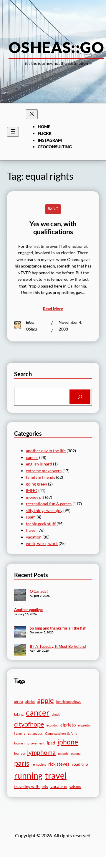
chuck (56, 714)
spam (31, 516)
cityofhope (29, 724)
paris (21, 763)
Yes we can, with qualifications (53, 228)
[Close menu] (32, 114)
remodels (39, 764)
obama (76, 753)
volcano (75, 787)
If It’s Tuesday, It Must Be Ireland (58, 646)
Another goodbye (28, 609)
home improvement (29, 743)
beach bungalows (68, 702)
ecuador (52, 725)
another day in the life (46, 450)
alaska (30, 702)
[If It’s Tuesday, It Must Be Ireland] (20, 650)
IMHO (53, 208)
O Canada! (39, 591)
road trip (80, 764)
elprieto (68, 724)
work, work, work (42, 543)
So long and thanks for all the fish (58, 628)
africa (18, 701)
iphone (67, 742)
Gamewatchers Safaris (61, 733)
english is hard (39, 463)
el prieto (84, 725)
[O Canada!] (20, 595)
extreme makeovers (44, 470)
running (28, 775)
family (20, 733)
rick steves (58, 764)
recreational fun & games (49, 503)
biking (19, 714)
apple (45, 700)
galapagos (35, 733)
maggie (63, 753)
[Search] (79, 396)
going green (36, 483)
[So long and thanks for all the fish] (20, 632)
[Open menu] (13, 132)
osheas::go (56, 47)
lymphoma (41, 752)
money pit (35, 497)
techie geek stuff (41, 523)
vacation (34, 536)
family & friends (40, 477)
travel (31, 530)
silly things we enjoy (44, 510)
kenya (19, 753)
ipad (51, 742)
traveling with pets (31, 786)
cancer (32, 457)
